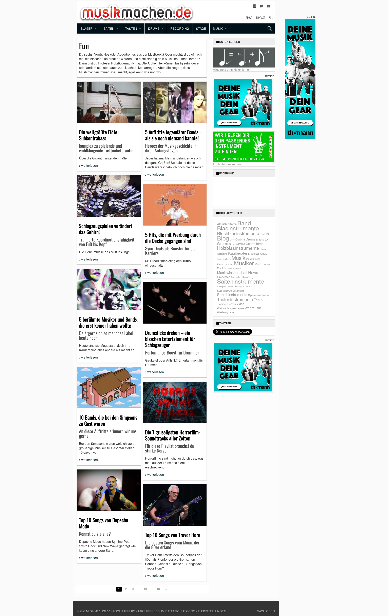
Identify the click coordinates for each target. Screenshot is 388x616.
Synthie (265, 295)
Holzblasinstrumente (238, 248)
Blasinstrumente (238, 228)
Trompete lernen (226, 304)
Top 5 (258, 299)
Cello (232, 239)
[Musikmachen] (136, 11)
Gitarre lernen (255, 243)
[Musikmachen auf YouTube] (268, 7)
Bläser (87, 28)
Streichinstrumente (232, 294)
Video (240, 304)
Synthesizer (254, 295)
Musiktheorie (234, 268)
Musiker (244, 263)
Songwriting (238, 290)
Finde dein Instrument (227, 164)
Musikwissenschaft (232, 272)
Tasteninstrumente (235, 299)
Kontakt (260, 17)
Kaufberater (237, 253)
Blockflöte (265, 234)
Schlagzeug (224, 290)
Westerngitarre (225, 312)
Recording (179, 28)
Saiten (108, 28)
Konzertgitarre (224, 259)
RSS (271, 17)
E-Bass (260, 239)
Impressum (155, 611)
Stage (201, 28)
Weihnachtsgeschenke (230, 308)
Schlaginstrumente (245, 286)
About (249, 17)
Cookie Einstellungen (207, 611)
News (253, 272)
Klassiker (253, 253)
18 (158, 589)
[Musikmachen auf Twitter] (261, 7)
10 (145, 589)
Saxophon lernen (225, 286)
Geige (232, 244)
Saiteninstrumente (240, 281)
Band (244, 223)
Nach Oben (266, 611)
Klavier (264, 253)
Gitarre (240, 244)
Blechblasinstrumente (238, 233)
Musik (218, 28)
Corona (240, 239)
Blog (223, 238)
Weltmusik (253, 307)
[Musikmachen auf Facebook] (255, 7)
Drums (153, 28)
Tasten (131, 28)
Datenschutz (176, 611)
